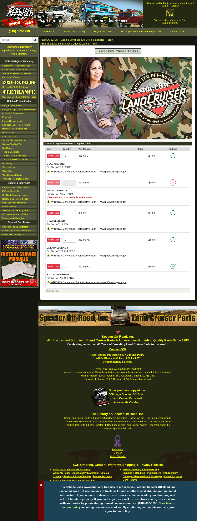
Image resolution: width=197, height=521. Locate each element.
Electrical (6, 117)
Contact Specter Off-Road (14, 69)
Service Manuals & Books (14, 140)
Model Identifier (9, 206)
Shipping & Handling (134, 473)
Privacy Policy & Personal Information (73, 480)
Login (165, 6)
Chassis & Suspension (12, 113)
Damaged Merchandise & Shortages (142, 476)
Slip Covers (7, 148)
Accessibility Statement (85, 473)
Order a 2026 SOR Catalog (15, 87)
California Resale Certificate (15, 227)
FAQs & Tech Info (10, 191)
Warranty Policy (61, 473)
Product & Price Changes (77, 476)
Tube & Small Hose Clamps (15, 159)
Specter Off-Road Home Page (16, 66)
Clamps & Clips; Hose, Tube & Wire (18, 109)
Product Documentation (13, 234)
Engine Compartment (12, 121)
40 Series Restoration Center (15, 179)
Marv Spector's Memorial (14, 203)
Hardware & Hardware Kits (14, 129)
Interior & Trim (9, 136)
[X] (118, 517)
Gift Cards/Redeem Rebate (15, 195)
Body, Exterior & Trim (12, 105)
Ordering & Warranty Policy (15, 214)
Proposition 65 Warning (13, 218)
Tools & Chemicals (11, 152)
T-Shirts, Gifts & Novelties (14, 156)
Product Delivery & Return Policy (141, 469)
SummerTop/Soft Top (12, 144)
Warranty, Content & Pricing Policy (72, 469)
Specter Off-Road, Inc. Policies (16, 73)
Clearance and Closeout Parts (16, 187)
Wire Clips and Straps (12, 175)
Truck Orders (154, 473)
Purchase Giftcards (11, 77)
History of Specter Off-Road (15, 199)
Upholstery (7, 163)
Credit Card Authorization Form (16, 230)
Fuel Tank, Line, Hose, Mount (16, 125)
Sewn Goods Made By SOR (15, 210)
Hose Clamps (8, 132)
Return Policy (170, 473)
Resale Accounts (102, 476)
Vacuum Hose (8, 167)
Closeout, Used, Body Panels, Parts (19, 97)
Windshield (7, 171)
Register (174, 6)
